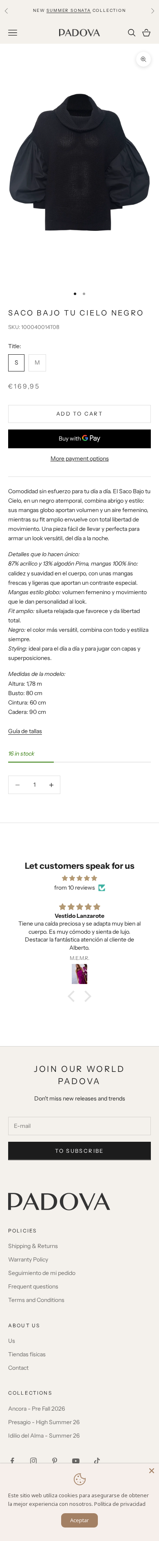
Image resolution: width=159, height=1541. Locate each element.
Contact (18, 1367)
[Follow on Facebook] (12, 1461)
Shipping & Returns (33, 1246)
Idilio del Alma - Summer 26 (44, 1435)
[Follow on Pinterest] (55, 1461)
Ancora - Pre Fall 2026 (36, 1408)
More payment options (80, 458)
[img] (79, 878)
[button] (73, 996)
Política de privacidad (120, 1503)
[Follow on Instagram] (33, 1461)
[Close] (152, 1471)
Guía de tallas (25, 731)
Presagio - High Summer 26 (44, 1422)
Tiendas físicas (27, 1354)
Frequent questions (33, 1286)
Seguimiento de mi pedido (41, 1273)
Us (11, 1340)
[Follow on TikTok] (97, 1461)
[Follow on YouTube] (76, 1461)
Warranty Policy (28, 1259)
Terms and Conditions (36, 1300)
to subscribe (79, 1150)
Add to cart (79, 413)
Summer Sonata (68, 10)
